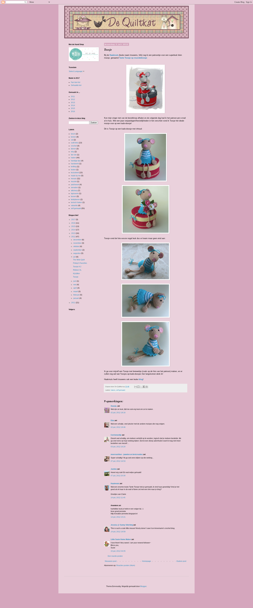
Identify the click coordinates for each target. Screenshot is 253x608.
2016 (73, 111)
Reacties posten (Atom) (125, 565)
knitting (74, 167)
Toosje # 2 (77, 267)
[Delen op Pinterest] (146, 386)
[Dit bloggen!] (138, 386)
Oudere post (181, 561)
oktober (76, 246)
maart (75, 291)
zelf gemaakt (120, 390)
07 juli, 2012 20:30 (118, 476)
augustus (77, 253)
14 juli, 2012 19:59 (118, 532)
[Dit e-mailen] (135, 386)
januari (76, 298)
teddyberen (75, 199)
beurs (73, 134)
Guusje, (114, 406)
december (77, 240)
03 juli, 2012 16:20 (118, 447)
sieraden (74, 187)
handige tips (76, 161)
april (75, 288)
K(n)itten (76, 273)
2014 (73, 105)
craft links (74, 143)
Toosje (75, 277)
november (77, 243)
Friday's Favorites (80, 263)
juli (74, 257)
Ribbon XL (77, 270)
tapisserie (75, 193)
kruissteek (75, 173)
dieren (73, 149)
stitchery (74, 191)
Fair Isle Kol (75, 82)
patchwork (75, 185)
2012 (73, 99)
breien (73, 137)
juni (75, 281)
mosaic (74, 179)
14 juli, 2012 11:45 (118, 498)
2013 (73, 103)
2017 (73, 220)
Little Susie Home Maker (121, 539)
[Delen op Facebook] (143, 386)
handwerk (75, 164)
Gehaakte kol (76, 85)
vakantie (74, 205)
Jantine (114, 469)
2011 (73, 97)
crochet (74, 146)
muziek (74, 181)
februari (76, 295)
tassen (73, 196)
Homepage (146, 561)
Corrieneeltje (116, 435)
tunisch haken (76, 202)
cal (72, 140)
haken (113, 390)
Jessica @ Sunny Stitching (122, 525)
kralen (73, 170)
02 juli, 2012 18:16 (118, 413)
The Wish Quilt (79, 260)
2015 (73, 108)
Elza (112, 420)
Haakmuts (114, 55)
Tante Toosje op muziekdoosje (133, 58)
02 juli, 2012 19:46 (118, 427)
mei (75, 285)
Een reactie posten (115, 556)
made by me (76, 176)
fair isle (74, 155)
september (77, 250)
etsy (72, 152)
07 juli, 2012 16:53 (118, 461)
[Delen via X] (141, 386)
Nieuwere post (110, 561)
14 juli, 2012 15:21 (118, 517)
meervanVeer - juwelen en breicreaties (127, 454)
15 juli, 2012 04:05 (118, 551)
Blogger (143, 586)
